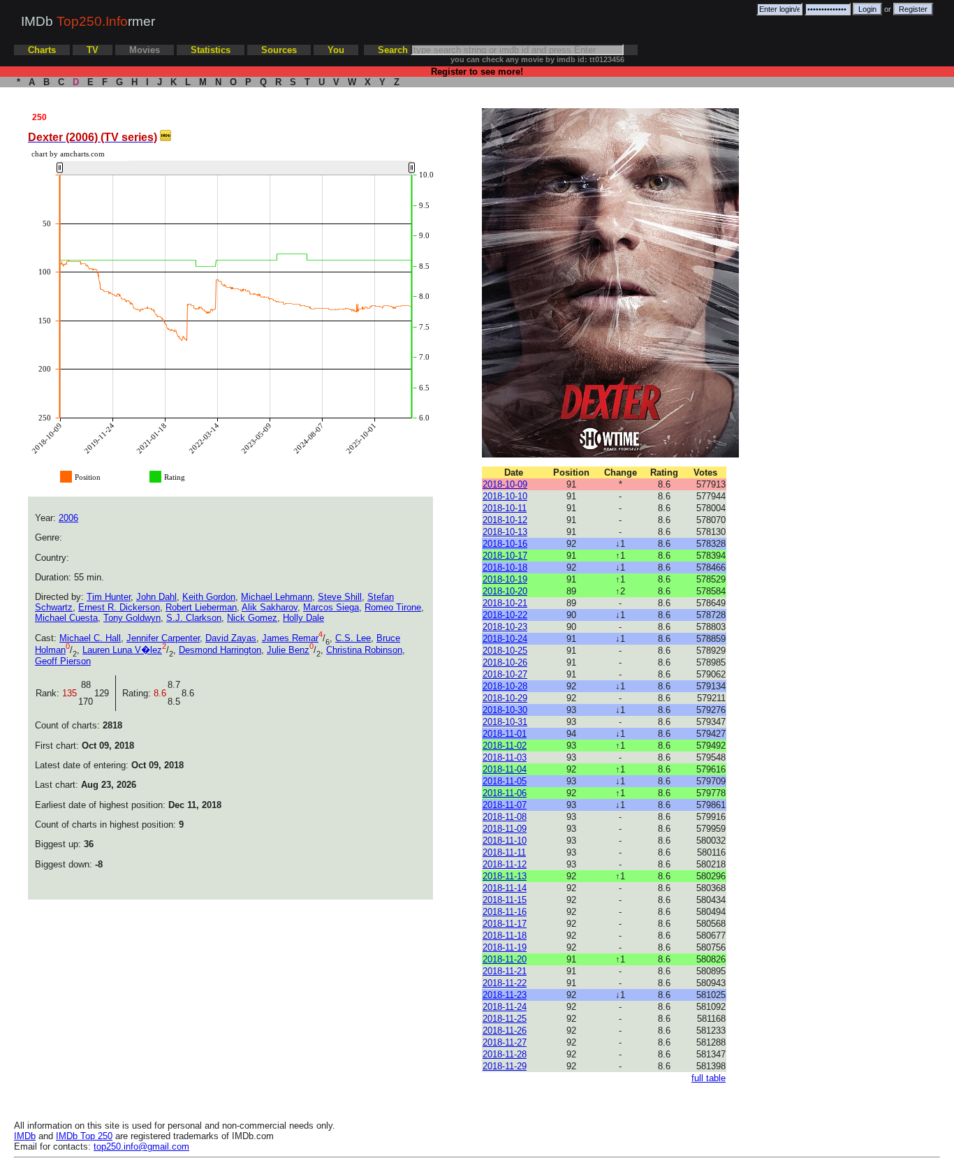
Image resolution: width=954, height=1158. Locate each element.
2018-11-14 (505, 888)
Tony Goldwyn (132, 618)
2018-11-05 (505, 781)
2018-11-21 (505, 971)
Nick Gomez (252, 618)
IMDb (25, 1136)
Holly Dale (303, 618)
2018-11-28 (505, 1054)
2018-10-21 (505, 603)
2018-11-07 (505, 805)
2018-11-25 (505, 1018)
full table (708, 1078)
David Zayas (230, 638)
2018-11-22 (505, 983)
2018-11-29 (505, 1066)
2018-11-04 (505, 769)
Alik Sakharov (270, 607)
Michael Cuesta (66, 618)
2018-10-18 (505, 567)
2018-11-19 (505, 947)
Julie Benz (288, 650)
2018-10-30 (505, 710)
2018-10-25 (505, 650)
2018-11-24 (505, 1007)
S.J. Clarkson (193, 618)
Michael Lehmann (276, 597)
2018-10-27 (505, 674)
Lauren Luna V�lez (122, 650)
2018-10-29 (505, 698)
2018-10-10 (505, 496)
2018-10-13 (505, 532)
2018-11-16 (505, 912)
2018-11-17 (505, 923)
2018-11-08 (505, 817)
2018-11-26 (505, 1030)
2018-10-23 (505, 627)
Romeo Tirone (393, 607)
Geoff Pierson (63, 661)
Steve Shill (340, 597)
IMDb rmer (88, 21)
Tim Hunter (109, 597)
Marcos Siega (331, 607)
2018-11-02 (505, 745)
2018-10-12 (505, 520)
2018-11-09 (505, 828)
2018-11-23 (505, 995)
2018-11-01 (505, 733)
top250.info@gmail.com (141, 1146)
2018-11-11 (504, 852)
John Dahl (156, 597)
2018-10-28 (505, 686)
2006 (68, 518)
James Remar (290, 638)
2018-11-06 (505, 793)
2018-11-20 (505, 959)
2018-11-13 (505, 876)
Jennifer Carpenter (163, 638)
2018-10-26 (505, 662)
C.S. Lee (353, 638)
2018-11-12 (505, 864)
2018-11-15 (505, 900)
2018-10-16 (505, 543)
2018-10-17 (505, 555)
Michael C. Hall (90, 638)
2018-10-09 (505, 484)
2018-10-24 (505, 638)
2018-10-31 (505, 722)
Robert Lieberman (201, 607)
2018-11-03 (505, 757)
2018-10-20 (505, 591)
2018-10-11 (505, 508)
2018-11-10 (505, 840)
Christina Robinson (364, 650)
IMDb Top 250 (84, 1136)
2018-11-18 (505, 935)
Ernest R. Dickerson (119, 607)
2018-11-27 (505, 1042)
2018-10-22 (505, 615)
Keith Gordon (208, 597)
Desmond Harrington (220, 650)
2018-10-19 (505, 579)
